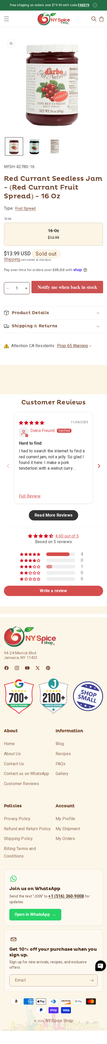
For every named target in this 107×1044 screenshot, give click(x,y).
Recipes (63, 753)
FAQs (61, 763)
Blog (60, 743)
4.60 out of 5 (67, 536)
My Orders (65, 838)
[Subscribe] (91, 980)
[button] (6, 18)
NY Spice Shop (59, 1020)
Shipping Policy (18, 838)
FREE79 (83, 5)
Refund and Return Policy (27, 828)
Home (9, 743)
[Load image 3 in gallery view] (55, 146)
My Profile (65, 818)
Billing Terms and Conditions (20, 852)
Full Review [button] (30, 496)
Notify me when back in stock (67, 287)
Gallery (62, 773)
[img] (31, 422)
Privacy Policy (17, 818)
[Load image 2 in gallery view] (34, 146)
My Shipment (68, 828)
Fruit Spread (25, 208)
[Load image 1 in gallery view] (14, 146)
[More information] (95, 5)
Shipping (12, 259)
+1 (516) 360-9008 (66, 896)
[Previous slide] (8, 466)
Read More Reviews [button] (53, 515)
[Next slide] (99, 466)
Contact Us (14, 763)
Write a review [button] (53, 590)
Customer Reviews (21, 783)
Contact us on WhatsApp (26, 773)
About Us (12, 753)
